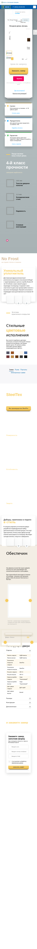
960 (23, 59)
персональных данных (17, 762)
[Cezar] (18, 45)
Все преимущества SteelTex (18, 408)
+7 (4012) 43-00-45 (18, 7)
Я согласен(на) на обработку (19, 762)
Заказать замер (18, 71)
